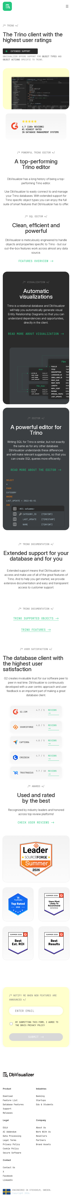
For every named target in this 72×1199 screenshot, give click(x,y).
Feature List (10, 1100)
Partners (41, 1140)
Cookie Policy (11, 1148)
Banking (40, 1096)
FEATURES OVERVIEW (33, 261)
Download (8, 1096)
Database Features (13, 1104)
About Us (41, 1127)
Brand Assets (43, 1144)
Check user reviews (33, 822)
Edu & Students (44, 1104)
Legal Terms (9, 1140)
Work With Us (43, 1131)
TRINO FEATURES (33, 630)
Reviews (52, 710)
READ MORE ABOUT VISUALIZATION (34, 334)
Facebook (8, 1176)
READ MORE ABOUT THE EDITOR (33, 470)
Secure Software (12, 1152)
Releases (8, 1113)
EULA (5, 1127)
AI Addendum (9, 1131)
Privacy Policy (36, 1025)
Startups (41, 1100)
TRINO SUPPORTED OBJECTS (33, 618)
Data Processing (12, 1136)
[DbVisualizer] (18, 1074)
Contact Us (9, 1167)
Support (7, 1108)
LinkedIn (8, 1180)
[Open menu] (67, 6)
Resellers (41, 1136)
